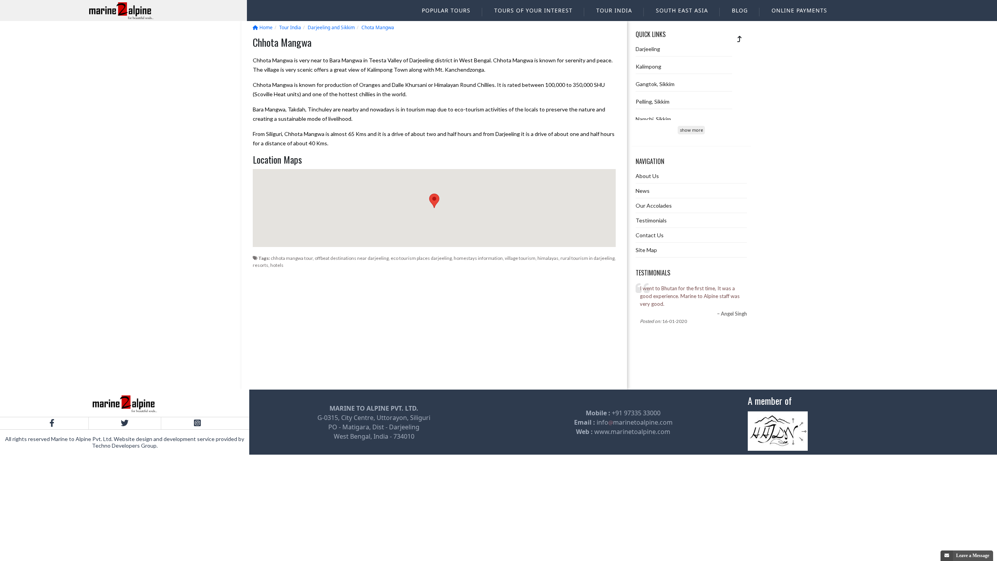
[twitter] (124, 423)
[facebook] (52, 423)
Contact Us (650, 235)
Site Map (646, 250)
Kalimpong (648, 66)
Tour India (614, 10)
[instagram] (197, 423)
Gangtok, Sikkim (655, 84)
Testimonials (651, 220)
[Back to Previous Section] (739, 38)
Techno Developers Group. (125, 445)
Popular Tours (446, 10)
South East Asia (682, 10)
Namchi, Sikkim (653, 119)
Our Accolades (654, 205)
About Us (647, 176)
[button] (434, 201)
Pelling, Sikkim (652, 101)
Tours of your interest (533, 10)
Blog (740, 10)
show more (691, 130)
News (643, 190)
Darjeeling (648, 49)
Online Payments (799, 10)
